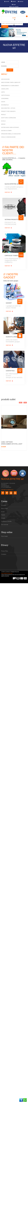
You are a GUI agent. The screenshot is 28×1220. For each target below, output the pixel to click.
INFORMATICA (5, 105)
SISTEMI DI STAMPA (6, 130)
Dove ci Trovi (4, 508)
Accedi (2, 511)
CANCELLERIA (5, 88)
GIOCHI (3, 101)
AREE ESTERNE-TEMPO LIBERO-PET (10, 82)
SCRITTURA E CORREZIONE (8, 117)
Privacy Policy (4, 551)
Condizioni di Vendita (6, 521)
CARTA (3, 92)
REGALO (3, 114)
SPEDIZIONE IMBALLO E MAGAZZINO (11, 133)
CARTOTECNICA (5, 95)
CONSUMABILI (5, 98)
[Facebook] (21, 1100)
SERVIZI (3, 124)
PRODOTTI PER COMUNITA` (8, 111)
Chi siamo (3, 505)
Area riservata (4, 524)
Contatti (3, 518)
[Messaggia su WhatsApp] (25, 1100)
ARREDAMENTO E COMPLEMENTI (10, 85)
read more (7, 192)
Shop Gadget (4, 536)
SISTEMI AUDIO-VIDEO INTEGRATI (10, 127)
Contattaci (3, 554)
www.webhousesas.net (6, 573)
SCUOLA (3, 121)
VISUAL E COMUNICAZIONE (8, 137)
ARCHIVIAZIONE (5, 79)
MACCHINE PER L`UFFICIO (8, 108)
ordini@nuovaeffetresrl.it (7, 489)
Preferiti (3, 515)
